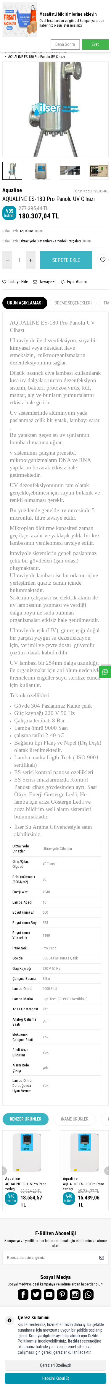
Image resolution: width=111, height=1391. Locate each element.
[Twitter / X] (36, 1294)
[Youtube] (49, 1294)
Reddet (74, 1341)
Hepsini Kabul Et (55, 1378)
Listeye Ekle (18, 281)
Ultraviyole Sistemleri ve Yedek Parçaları (37, 52)
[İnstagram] (75, 1294)
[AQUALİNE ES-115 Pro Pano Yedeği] (27, 1152)
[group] (55, 109)
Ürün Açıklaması (25, 303)
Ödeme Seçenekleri (73, 303)
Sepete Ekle (66, 260)
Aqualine (12, 190)
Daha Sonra (65, 44)
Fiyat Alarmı (76, 281)
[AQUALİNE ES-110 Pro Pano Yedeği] (84, 1152)
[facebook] (23, 1294)
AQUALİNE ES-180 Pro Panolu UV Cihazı (36, 57)
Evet (95, 44)
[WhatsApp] (88, 1294)
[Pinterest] (62, 1294)
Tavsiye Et (47, 281)
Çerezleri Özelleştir (55, 1365)
